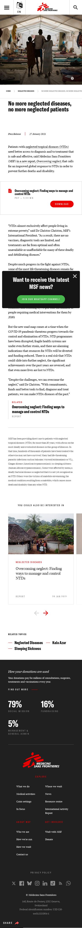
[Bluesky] (29, 883)
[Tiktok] (52, 883)
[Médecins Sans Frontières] (41, 766)
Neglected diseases (26, 91)
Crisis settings (23, 801)
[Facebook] (21, 883)
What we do (22, 786)
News (48, 794)
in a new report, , (39, 161)
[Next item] (45, 613)
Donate (49, 839)
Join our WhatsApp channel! (41, 299)
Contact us (22, 854)
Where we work (53, 786)
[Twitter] (13, 883)
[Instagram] (37, 883)
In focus (20, 809)
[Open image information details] (72, 78)
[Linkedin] (45, 883)
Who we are (22, 832)
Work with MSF (53, 832)
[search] (73, 7)
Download (62, 204)
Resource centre (53, 801)
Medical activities (25, 794)
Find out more (18, 689)
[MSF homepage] (47, 7)
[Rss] (60, 883)
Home (8, 91)
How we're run (24, 839)
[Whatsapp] (68, 883)
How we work (23, 847)
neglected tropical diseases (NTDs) (47, 146)
